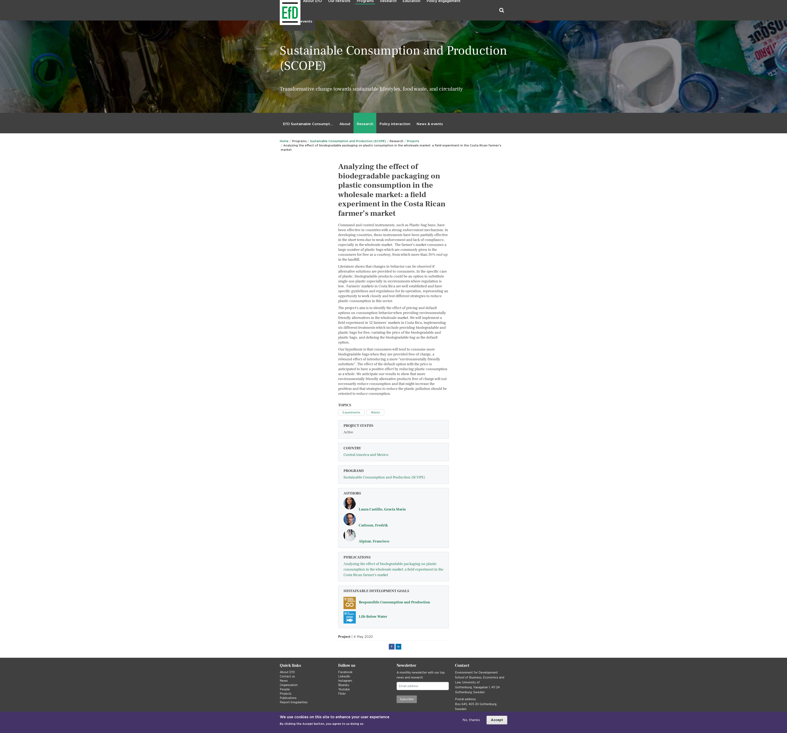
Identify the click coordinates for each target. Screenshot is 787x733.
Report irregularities (294, 702)
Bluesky (343, 685)
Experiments (351, 412)
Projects (413, 141)
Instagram (345, 680)
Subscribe (407, 699)
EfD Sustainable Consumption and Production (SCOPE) (309, 124)
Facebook (345, 672)
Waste (375, 412)
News (284, 680)
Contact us (287, 676)
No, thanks (471, 720)
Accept (497, 720)
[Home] (280, 10)
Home (284, 141)
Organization (289, 685)
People (285, 689)
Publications (288, 698)
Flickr (342, 693)
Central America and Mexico (365, 454)
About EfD (287, 672)
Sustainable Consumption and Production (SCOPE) (348, 141)
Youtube (344, 689)
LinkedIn (344, 676)
